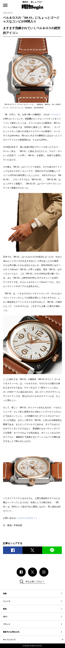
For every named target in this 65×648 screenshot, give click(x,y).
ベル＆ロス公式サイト (26, 518)
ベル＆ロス (55, 114)
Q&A (5, 617)
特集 (5, 593)
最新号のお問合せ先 (11, 632)
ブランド (6, 624)
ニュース (6, 601)
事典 (5, 609)
